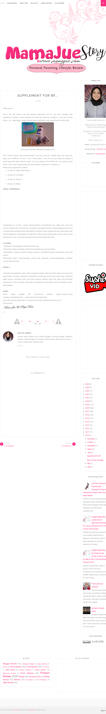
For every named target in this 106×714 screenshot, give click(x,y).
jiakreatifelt (31, 710)
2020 (87, 401)
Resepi (22, 676)
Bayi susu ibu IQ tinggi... (95, 460)
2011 (87, 432)
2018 (87, 408)
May (88, 463)
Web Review (8, 682)
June (89, 452)
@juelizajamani (100, 153)
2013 (87, 425)
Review (17, 679)
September (91, 446)
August (89, 449)
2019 (87, 405)
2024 (87, 388)
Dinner (5, 667)
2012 (87, 429)
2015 (87, 418)
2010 (87, 435)
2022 (87, 394)
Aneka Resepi (46, 3)
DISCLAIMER (59, 3)
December (91, 439)
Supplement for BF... (94, 456)
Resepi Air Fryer (35, 677)
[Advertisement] (37, 84)
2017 (87, 411)
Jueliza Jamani (24, 333)
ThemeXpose (16, 710)
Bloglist (34, 3)
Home (2, 3)
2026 (87, 384)
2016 (87, 415)
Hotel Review (46, 667)
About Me (24, 3)
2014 (87, 422)
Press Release (27, 673)
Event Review (15, 667)
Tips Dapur (29, 680)
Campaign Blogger (28, 664)
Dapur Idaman (42, 664)
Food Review (31, 667)
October (90, 442)
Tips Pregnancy (41, 680)
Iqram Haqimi (40, 670)
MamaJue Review (9, 673)
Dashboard (12, 3)
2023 (87, 391)
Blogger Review (10, 663)
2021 (87, 398)
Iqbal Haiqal (10, 670)
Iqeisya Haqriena (25, 670)
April (89, 467)
